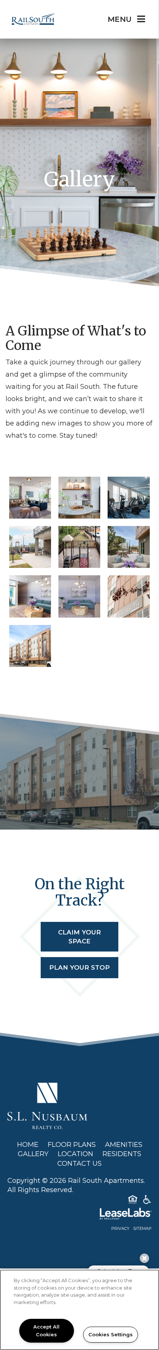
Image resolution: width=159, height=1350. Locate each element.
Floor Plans (72, 1145)
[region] (79, 1310)
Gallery (33, 1154)
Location (75, 1154)
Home (27, 1145)
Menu (120, 19)
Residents (121, 1154)
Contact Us (79, 1163)
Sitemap (142, 1228)
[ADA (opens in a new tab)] (147, 1201)
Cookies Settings (110, 1334)
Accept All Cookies (46, 1330)
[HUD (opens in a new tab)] (132, 1201)
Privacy (120, 1228)
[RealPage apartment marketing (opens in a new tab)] (79, 1215)
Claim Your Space (79, 937)
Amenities (123, 1145)
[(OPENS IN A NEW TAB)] (47, 1105)
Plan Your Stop (79, 967)
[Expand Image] (30, 498)
